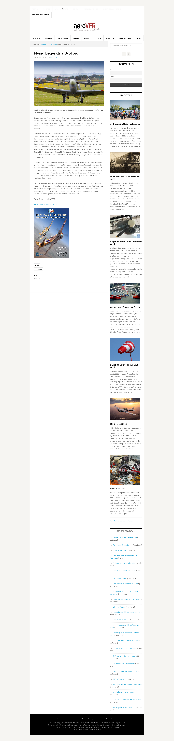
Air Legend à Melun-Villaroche (125, 124)
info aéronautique (71, 723)
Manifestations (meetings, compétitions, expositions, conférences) (69, 725)
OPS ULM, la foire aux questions (125, 656)
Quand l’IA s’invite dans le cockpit (125, 671)
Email (112, 77)
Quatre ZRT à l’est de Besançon (125, 537)
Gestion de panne (119, 579)
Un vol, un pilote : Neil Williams (124, 571)
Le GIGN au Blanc (119, 550)
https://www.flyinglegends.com (45, 204)
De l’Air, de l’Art (117, 488)
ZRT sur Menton (119, 607)
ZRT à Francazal (119, 679)
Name (112, 70)
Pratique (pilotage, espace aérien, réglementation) (71, 727)
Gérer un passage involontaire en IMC (127, 700)
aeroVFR (87, 26)
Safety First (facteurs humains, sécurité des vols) (103, 727)
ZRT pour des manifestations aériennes (127, 684)
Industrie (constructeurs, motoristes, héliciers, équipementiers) (105, 723)
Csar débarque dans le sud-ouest (125, 584)
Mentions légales (95, 729)
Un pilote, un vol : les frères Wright (125, 692)
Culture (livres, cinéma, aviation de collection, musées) (109, 725)
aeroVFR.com (82, 719)
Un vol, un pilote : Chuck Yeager (124, 648)
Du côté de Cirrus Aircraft (122, 545)
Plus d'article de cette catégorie (122, 521)
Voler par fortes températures (124, 664)
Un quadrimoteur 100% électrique (125, 640)
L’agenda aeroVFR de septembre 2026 (127, 612)
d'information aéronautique (68, 719)
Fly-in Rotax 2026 (118, 424)
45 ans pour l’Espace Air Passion (125, 307)
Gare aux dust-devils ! (121, 620)
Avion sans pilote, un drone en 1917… (126, 599)
